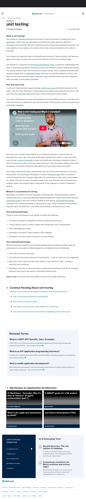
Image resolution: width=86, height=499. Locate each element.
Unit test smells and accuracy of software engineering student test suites (41, 312)
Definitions (26, 491)
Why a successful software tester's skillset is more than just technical (40, 292)
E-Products (33, 491)
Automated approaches (65, 201)
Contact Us (36, 487)
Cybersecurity (11, 454)
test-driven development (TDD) (42, 65)
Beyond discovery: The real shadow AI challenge (56, 447)
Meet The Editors (26, 487)
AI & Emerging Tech (12, 449)
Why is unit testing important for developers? (30, 297)
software (22, 39)
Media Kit (60, 487)
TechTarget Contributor (15, 29)
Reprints (12, 491)
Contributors (5, 491)
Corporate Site (69, 487)
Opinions (9, 495)
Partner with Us (52, 487)
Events (39, 491)
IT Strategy (10, 468)
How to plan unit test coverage (25, 302)
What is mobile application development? (29, 363)
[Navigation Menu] (2, 13)
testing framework (25, 160)
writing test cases (48, 88)
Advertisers (43, 487)
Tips (29, 495)
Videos (40, 495)
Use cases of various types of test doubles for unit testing (35, 307)
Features (45, 491)
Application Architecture (14, 18)
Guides (4, 495)
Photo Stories (17, 495)
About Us (4, 487)
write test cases (24, 94)
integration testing (33, 73)
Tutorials (34, 495)
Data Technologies (12, 458)
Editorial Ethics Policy (14, 487)
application (10, 42)
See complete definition (34, 345)
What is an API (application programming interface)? (34, 351)
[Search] (83, 13)
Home (3, 18)
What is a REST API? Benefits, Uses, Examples (31, 339)
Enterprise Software (13, 463)
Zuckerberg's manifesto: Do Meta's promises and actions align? (56, 464)
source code (55, 174)
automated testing (13, 201)
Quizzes (24, 495)
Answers (18, 491)
